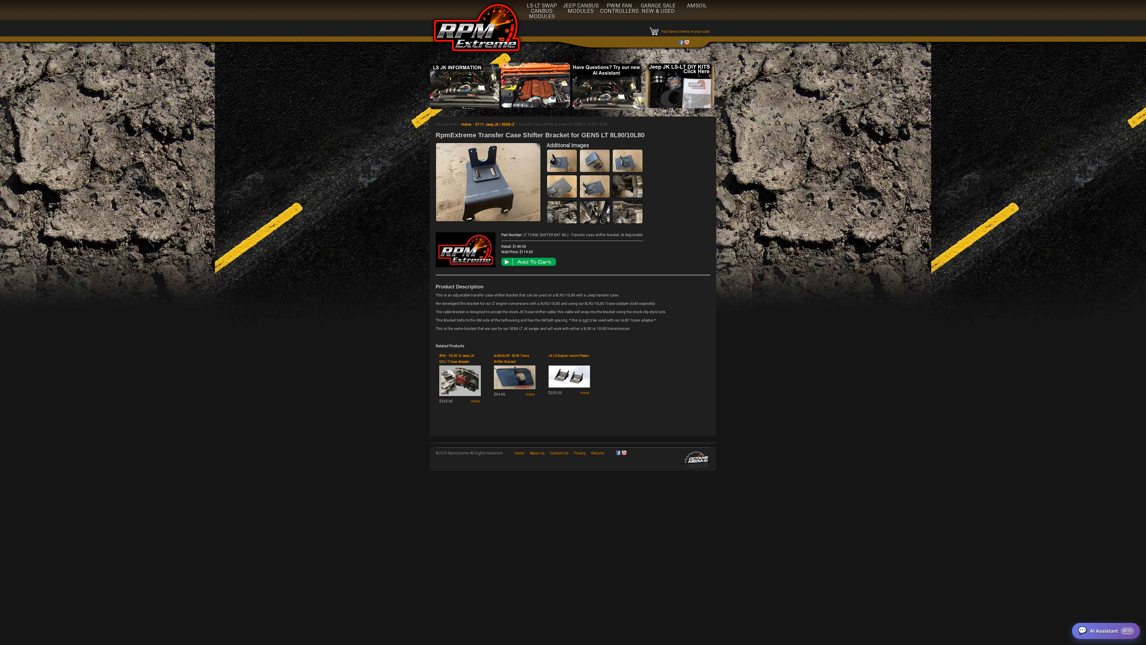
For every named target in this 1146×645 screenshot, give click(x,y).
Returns (597, 453)
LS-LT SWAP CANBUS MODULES (542, 11)
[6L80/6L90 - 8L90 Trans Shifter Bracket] (514, 389)
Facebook (681, 42)
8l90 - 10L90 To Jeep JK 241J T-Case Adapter (456, 359)
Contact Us (559, 453)
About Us (537, 453)
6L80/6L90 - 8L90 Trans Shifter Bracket (511, 359)
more (475, 401)
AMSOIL (697, 6)
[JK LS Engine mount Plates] (569, 388)
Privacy (580, 453)
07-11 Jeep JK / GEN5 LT (495, 124)
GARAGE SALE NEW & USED (658, 8)
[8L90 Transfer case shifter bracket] (627, 222)
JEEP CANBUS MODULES (581, 8)
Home (466, 124)
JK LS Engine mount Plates (569, 356)
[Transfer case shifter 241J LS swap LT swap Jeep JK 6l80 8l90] (562, 171)
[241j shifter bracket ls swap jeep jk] (595, 222)
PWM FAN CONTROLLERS (619, 8)
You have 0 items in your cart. (685, 32)
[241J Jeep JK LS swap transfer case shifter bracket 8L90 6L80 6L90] (562, 222)
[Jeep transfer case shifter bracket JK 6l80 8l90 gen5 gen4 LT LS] (627, 197)
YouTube (687, 42)
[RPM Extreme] (477, 54)
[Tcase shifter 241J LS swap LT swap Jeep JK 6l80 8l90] (595, 197)
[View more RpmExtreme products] (465, 266)
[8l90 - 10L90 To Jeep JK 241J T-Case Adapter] (460, 396)
